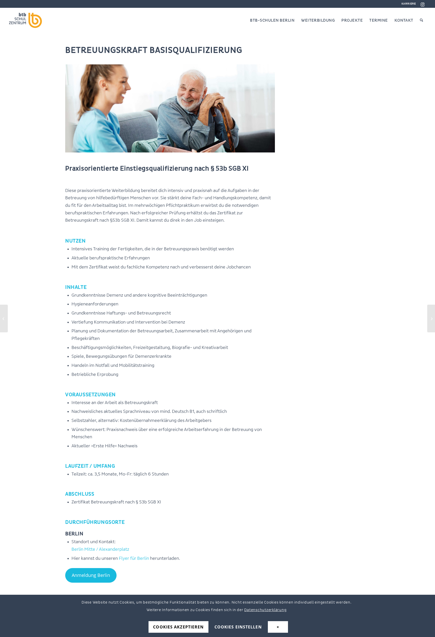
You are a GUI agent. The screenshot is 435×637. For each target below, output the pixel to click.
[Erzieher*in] (4, 318)
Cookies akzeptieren (178, 627)
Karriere (409, 3)
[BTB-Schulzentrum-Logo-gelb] (29, 20)
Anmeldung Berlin (91, 575)
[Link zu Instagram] (422, 4)
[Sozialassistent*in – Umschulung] (431, 318)
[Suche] (421, 20)
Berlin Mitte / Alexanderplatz (100, 549)
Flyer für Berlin (134, 558)
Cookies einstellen (238, 627)
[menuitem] (407, 4)
